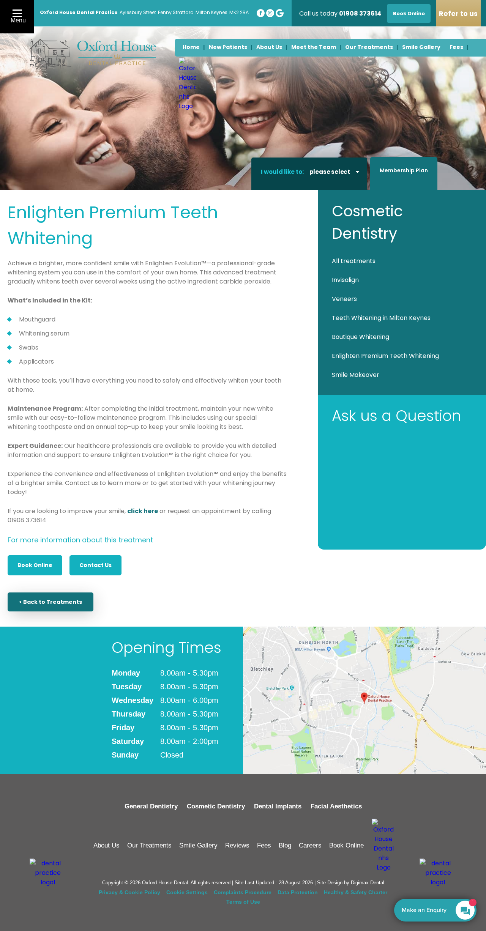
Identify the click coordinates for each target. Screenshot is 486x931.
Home (191, 47)
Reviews (237, 845)
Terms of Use (243, 902)
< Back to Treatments (50, 602)
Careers (310, 845)
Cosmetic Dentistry (216, 806)
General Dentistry (151, 806)
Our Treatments (149, 845)
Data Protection (298, 892)
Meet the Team (313, 47)
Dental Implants (277, 806)
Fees (264, 845)
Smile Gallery (198, 845)
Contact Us (95, 565)
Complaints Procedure (242, 892)
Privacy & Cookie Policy (129, 892)
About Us (269, 47)
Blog (285, 845)
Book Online (34, 565)
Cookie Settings (187, 892)
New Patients (228, 47)
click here (142, 511)
